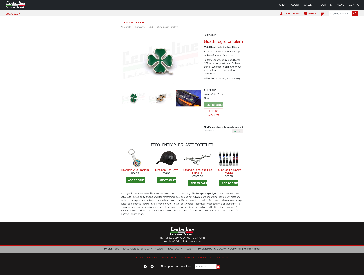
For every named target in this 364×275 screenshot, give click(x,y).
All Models (126, 27)
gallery (309, 4)
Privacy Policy (187, 257)
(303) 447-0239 (153, 248)
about (295, 4)
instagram (152, 266)
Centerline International (18, 4)
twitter (148, 266)
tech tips (326, 4)
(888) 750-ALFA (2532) (127, 248)
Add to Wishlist (213, 113)
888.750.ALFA (13, 13)
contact (354, 4)
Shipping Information (147, 257)
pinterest (155, 266)
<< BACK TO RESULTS (133, 22)
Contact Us (222, 257)
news (340, 4)
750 (151, 27)
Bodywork (140, 27)
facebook (145, 266)
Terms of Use (205, 257)
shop (282, 4)
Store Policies (169, 257)
